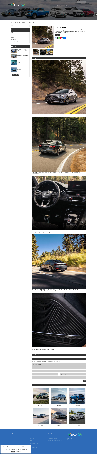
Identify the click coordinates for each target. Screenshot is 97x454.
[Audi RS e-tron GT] (41, 415)
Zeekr (83, 356)
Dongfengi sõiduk (78, 356)
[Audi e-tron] (59, 395)
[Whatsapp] (71, 439)
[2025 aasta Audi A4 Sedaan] (35, 52)
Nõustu (18, 451)
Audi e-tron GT (59, 425)
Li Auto (67, 356)
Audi (23, 22)
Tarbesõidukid (13, 34)
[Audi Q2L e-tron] (77, 395)
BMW (44, 356)
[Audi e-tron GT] (59, 415)
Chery (70, 356)
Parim (50, 356)
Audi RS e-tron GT (41, 425)
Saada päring (57, 35)
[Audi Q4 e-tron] (77, 415)
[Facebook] (68, 439)
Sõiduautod (19, 22)
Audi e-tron (59, 405)
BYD (35, 356)
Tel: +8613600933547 (52, 436)
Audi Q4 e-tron (77, 425)
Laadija (12, 37)
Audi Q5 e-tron (40, 405)
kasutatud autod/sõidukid (15, 41)
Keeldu (13, 451)
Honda (47, 356)
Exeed (73, 356)
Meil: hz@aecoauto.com (52, 438)
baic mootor (54, 356)
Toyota (58, 356)
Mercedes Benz (39, 356)
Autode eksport (13, 39)
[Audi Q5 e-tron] (41, 395)
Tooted (15, 22)
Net (60, 356)
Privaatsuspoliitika (23, 449)
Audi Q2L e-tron (77, 405)
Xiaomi (63, 356)
